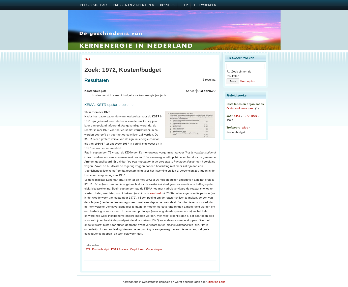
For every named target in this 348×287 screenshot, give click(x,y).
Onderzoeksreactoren (240, 108)
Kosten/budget (100, 249)
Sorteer (191, 90)
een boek (156, 193)
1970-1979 (250, 115)
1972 (87, 249)
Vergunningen (154, 249)
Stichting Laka (216, 281)
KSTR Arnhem (119, 249)
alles (237, 115)
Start (87, 59)
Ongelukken (137, 249)
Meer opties (247, 81)
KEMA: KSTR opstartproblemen (110, 105)
